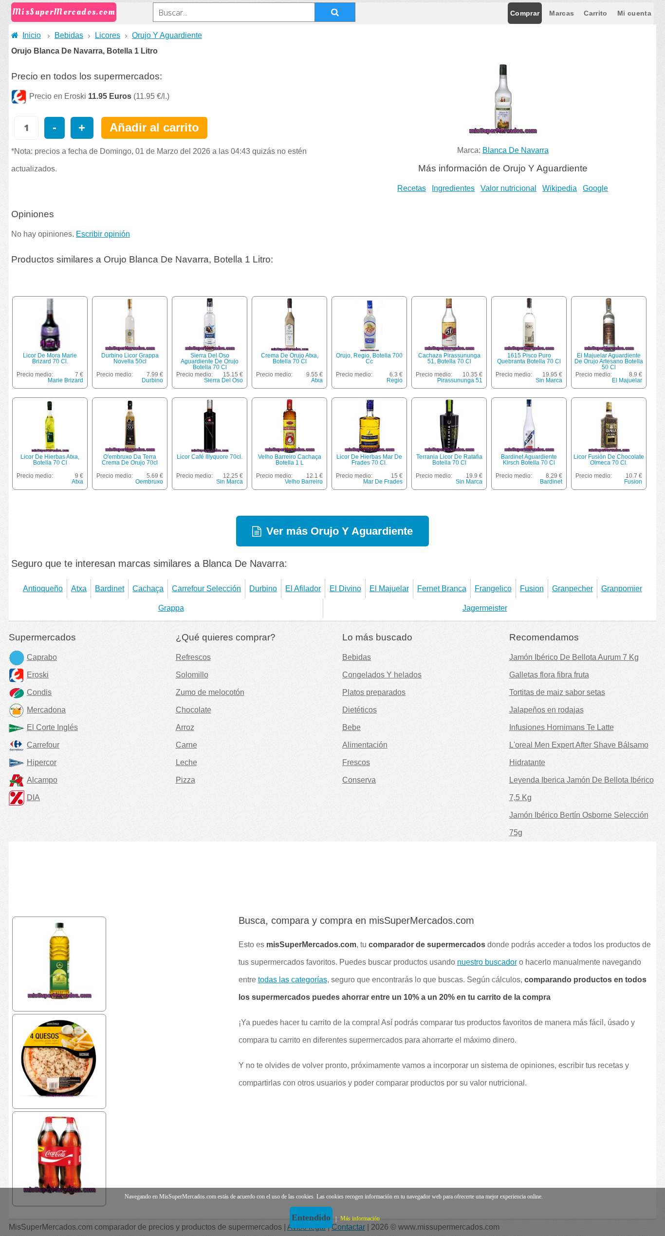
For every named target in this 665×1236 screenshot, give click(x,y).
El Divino (345, 588)
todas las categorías (292, 979)
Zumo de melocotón (210, 692)
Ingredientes (453, 188)
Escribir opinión (103, 234)
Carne (186, 745)
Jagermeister (484, 608)
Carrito (595, 13)
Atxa (317, 380)
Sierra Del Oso (223, 380)
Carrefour (43, 745)
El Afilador (303, 588)
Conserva (359, 780)
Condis (39, 692)
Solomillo (192, 675)
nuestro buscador (487, 962)
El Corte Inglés (52, 727)
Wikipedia (559, 188)
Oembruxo (149, 482)
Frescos (356, 762)
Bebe (351, 727)
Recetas (411, 188)
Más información (360, 1218)
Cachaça (148, 588)
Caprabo (42, 657)
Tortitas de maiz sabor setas (557, 692)
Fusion (633, 482)
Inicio (31, 35)
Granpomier (621, 588)
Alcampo (42, 780)
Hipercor (41, 762)
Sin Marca (549, 380)
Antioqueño (43, 588)
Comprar (524, 13)
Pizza (185, 780)
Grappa (171, 608)
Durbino (152, 380)
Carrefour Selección (206, 588)
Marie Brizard (65, 380)
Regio (395, 380)
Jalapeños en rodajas (546, 710)
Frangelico (493, 588)
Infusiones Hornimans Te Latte (561, 727)
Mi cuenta (634, 13)
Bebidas (69, 35)
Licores (107, 35)
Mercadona (46, 710)
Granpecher (572, 588)
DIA (33, 797)
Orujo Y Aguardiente (167, 35)
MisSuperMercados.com (63, 12)
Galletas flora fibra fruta (549, 675)
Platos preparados (374, 692)
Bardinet (551, 482)
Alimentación (365, 745)
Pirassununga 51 (459, 380)
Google (595, 188)
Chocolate (193, 710)
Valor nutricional (508, 188)
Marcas (561, 13)
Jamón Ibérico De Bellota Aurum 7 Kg (574, 657)
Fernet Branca (441, 588)
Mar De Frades (383, 482)
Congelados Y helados (382, 675)
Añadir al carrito (154, 127)
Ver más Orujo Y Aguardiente (339, 531)
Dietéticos (359, 710)
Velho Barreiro (304, 482)
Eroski (38, 675)
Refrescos (193, 657)
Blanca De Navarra (515, 150)
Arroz (185, 727)
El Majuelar (627, 380)
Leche (186, 762)
